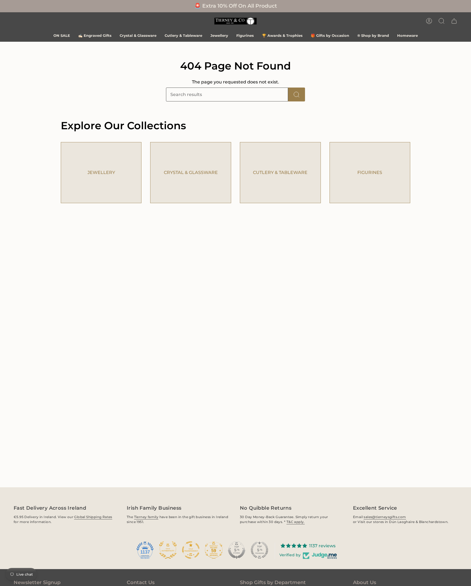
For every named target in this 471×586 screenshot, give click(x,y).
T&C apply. (295, 522)
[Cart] (454, 20)
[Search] (296, 94)
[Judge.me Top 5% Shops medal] (236, 550)
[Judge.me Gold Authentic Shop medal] (168, 550)
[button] (441, 20)
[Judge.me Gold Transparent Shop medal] (191, 550)
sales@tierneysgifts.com (385, 517)
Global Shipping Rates (93, 517)
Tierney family (146, 517)
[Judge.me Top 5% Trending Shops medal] (259, 550)
